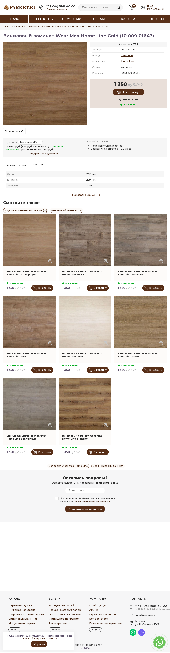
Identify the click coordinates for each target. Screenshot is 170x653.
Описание (38, 164)
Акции (93, 609)
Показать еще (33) (84, 194)
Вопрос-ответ (98, 618)
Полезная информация (105, 623)
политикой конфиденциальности (93, 501)
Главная (8, 26)
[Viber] (141, 634)
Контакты (156, 19)
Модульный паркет (21, 623)
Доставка (127, 19)
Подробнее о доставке (44, 153)
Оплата (99, 19)
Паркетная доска (20, 605)
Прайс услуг (97, 605)
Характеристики (16, 165)
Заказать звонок (57, 9)
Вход (150, 5)
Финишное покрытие (64, 618)
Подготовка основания (65, 614)
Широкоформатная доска (26, 614)
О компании (71, 19)
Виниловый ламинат (22, 618)
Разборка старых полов (65, 609)
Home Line (127, 61)
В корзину (131, 92)
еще (14, 629)
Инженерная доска (21, 609)
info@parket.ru (145, 614)
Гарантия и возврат (102, 614)
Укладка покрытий (61, 605)
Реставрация (58, 623)
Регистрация (155, 8)
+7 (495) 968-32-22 (60, 6)
